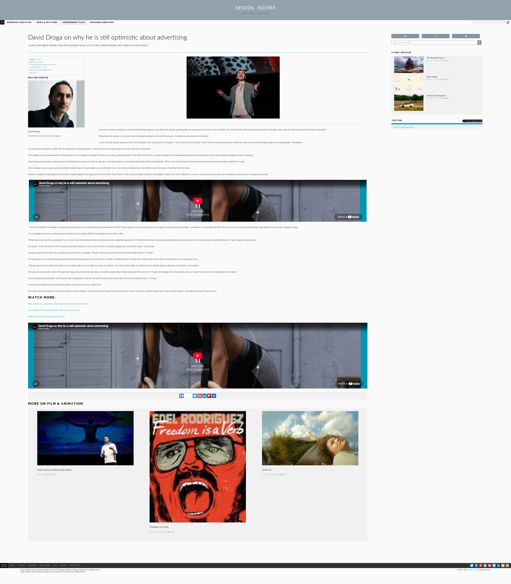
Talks (44, 67)
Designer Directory (102, 22)
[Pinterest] (199, 395)
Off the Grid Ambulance (436, 95)
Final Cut (266, 469)
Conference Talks (73, 22)
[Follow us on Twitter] (405, 36)
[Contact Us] (507, 565)
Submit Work (44, 565)
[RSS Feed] (503, 565)
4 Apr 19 (38, 59)
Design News (156, 531)
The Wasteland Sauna (435, 57)
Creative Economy (36, 64)
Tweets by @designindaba (403, 127)
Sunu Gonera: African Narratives (54, 469)
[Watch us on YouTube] (489, 565)
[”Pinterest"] (466, 36)
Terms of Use (74, 565)
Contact (21, 565)
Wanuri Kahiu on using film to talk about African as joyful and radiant (58, 303)
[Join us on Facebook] (436, 36)
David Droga (34, 131)
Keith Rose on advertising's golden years (46, 316)
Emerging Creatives (19, 22)
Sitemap (63, 565)
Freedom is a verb (159, 526)
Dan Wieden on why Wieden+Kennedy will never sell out (54, 310)
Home (2, 22)
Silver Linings (432, 76)
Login (55, 565)
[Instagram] (485, 565)
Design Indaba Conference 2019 (41, 70)
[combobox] (488, 22)
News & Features (46, 22)
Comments (33, 72)
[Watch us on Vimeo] (494, 565)
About (12, 565)
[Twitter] (195, 395)
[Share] (214, 395)
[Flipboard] (209, 395)
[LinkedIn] (204, 395)
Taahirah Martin (37, 62)
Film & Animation (50, 64)
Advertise (32, 565)
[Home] (255, 8)
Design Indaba (472, 570)
